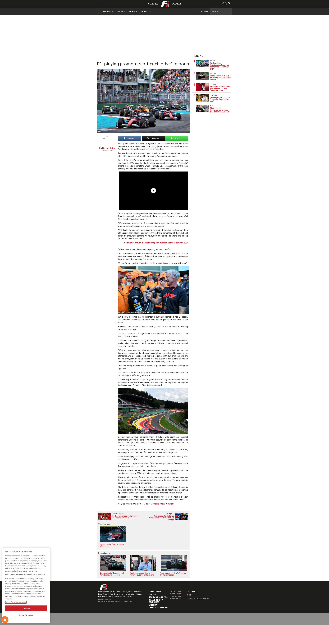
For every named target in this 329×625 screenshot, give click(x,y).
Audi (211, 106)
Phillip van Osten (107, 148)
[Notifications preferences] (4, 619)
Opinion (213, 61)
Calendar (176, 4)
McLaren (213, 95)
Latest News (155, 592)
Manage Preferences (198, 599)
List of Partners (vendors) (15, 602)
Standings (153, 4)
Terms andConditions (175, 597)
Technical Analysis (158, 597)
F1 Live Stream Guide (159, 608)
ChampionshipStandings (156, 601)
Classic (152, 594)
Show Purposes (26, 615)
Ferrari (213, 73)
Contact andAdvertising (175, 593)
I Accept (26, 608)
